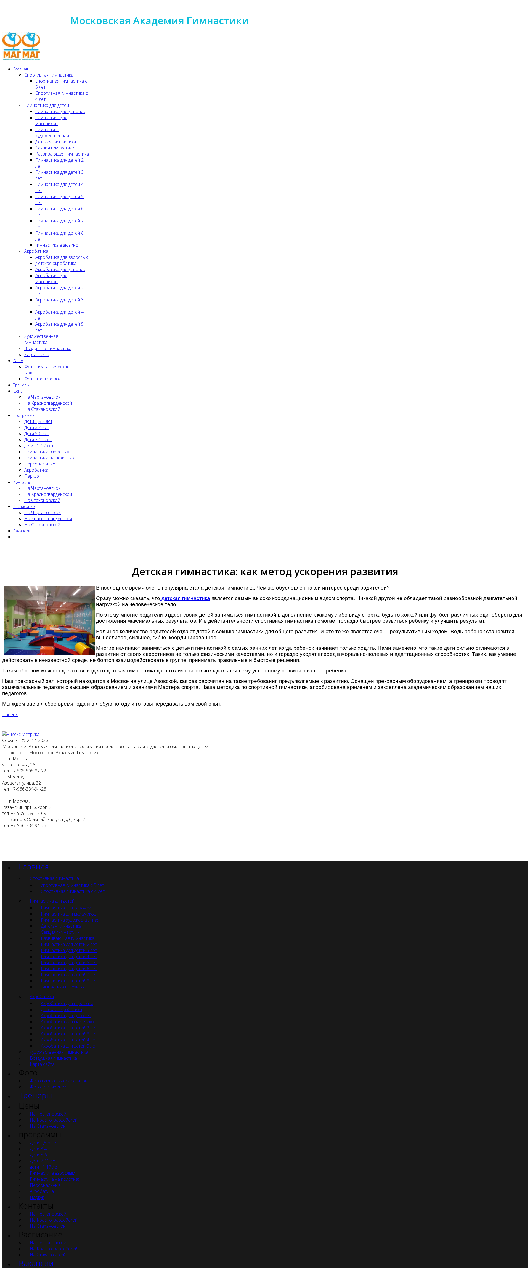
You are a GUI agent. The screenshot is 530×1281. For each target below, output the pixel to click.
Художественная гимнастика (41, 339)
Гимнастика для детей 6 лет (69, 969)
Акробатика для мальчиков (51, 278)
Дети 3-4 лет (36, 427)
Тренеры (21, 385)
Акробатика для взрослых (61, 257)
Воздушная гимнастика (47, 348)
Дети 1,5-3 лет (38, 421)
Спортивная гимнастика (48, 75)
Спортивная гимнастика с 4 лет (73, 891)
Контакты (22, 482)
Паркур (31, 476)
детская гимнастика (185, 598)
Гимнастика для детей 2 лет (69, 944)
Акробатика (36, 251)
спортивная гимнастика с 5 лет (72, 885)
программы (24, 415)
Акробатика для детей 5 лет (69, 1046)
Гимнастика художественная (52, 133)
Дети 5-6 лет (36, 433)
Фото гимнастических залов (59, 1081)
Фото (18, 360)
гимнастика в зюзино (56, 245)
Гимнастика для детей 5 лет (69, 962)
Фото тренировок (42, 379)
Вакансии (21, 530)
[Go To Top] (2, 1276)
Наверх (10, 714)
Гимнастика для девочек (60, 111)
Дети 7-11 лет (38, 439)
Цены (18, 391)
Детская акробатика (55, 263)
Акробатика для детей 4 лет (69, 1040)
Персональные (39, 464)
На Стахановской (42, 409)
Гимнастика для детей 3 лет (69, 950)
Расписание (24, 506)
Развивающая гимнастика (62, 154)
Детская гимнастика (55, 142)
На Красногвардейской (48, 403)
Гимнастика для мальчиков (51, 120)
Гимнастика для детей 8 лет (69, 981)
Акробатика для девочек (60, 269)
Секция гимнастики (54, 148)
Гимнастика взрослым (47, 452)
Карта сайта (36, 354)
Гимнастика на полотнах (49, 458)
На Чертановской (42, 397)
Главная (20, 69)
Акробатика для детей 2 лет (69, 1028)
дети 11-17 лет (39, 446)
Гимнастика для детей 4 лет (69, 956)
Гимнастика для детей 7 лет (69, 975)
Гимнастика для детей (46, 105)
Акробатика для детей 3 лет (69, 1034)
